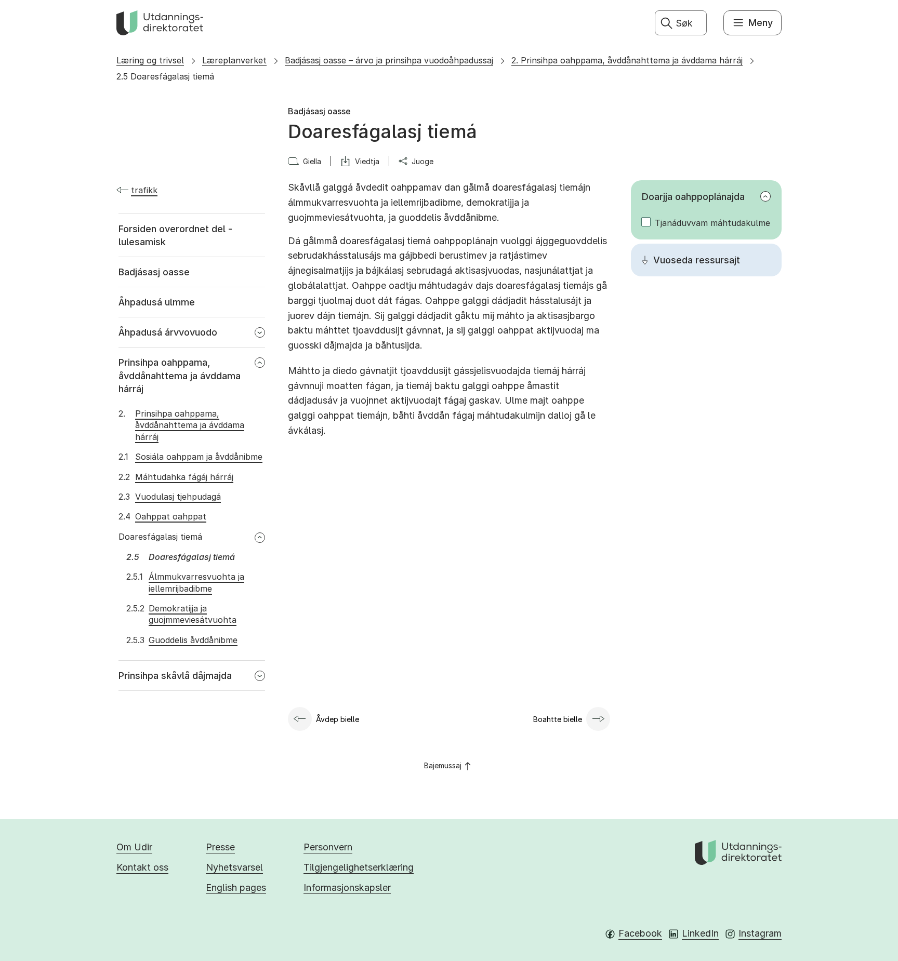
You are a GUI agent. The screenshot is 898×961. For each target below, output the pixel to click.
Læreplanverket (234, 60)
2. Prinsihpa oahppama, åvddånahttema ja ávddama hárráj (627, 60)
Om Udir (134, 847)
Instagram (760, 933)
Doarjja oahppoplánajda (693, 196)
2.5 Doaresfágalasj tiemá (165, 76)
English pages (236, 887)
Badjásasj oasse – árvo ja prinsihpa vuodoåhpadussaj (389, 60)
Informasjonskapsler (347, 887)
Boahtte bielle (557, 719)
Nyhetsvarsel (234, 867)
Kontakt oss (142, 867)
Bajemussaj (442, 765)
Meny (760, 22)
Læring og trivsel (150, 60)
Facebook (640, 933)
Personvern (327, 847)
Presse (220, 847)
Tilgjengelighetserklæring (358, 867)
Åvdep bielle (337, 719)
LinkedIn (700, 933)
